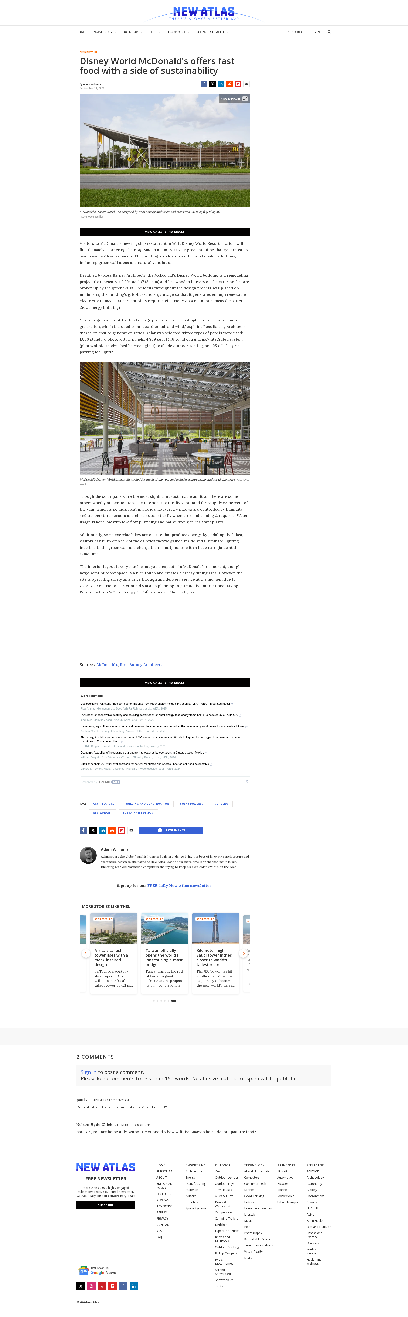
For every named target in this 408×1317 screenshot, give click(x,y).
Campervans (223, 1212)
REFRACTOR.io (317, 1165)
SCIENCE (313, 1171)
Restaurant (102, 812)
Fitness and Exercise (314, 1235)
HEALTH (312, 1208)
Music (248, 1221)
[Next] (243, 953)
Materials (192, 1190)
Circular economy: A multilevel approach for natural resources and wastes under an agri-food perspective (145, 763)
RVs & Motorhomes (224, 1261)
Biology (312, 1190)
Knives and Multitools (222, 1239)
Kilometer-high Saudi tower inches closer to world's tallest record (163, 957)
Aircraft (282, 1171)
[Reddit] (229, 84)
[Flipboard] (238, 84)
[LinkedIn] (221, 84)
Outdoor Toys (224, 1184)
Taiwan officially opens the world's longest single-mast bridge (113, 957)
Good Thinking (254, 1196)
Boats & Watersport (223, 1204)
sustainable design (138, 812)
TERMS (161, 1212)
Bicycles (282, 1184)
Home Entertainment (258, 1208)
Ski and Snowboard (223, 1272)
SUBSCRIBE (295, 32)
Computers (251, 1177)
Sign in (89, 1071)
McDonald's (107, 664)
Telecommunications (258, 1245)
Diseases (313, 1243)
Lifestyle (250, 1214)
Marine (282, 1190)
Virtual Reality (253, 1251)
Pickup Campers (226, 1253)
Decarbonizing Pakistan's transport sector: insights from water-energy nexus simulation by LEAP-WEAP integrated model (155, 703)
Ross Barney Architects (141, 664)
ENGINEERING (102, 32)
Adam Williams (115, 849)
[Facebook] (204, 84)
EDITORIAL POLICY (164, 1186)
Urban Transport (288, 1202)
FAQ (159, 1237)
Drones (249, 1190)
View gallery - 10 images (165, 232)
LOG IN (315, 32)
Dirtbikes (221, 1225)
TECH (153, 32)
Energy (190, 1177)
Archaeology (315, 1177)
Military (191, 1196)
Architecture (88, 52)
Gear (218, 1171)
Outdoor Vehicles (227, 1177)
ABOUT (161, 1177)
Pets (247, 1227)
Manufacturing (196, 1184)
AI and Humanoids (256, 1171)
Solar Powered (191, 803)
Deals (248, 1258)
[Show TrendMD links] (247, 781)
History (249, 1202)
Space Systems (196, 1208)
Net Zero (221, 803)
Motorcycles (285, 1196)
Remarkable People (257, 1239)
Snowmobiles (224, 1280)
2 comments (175, 830)
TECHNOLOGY (254, 1165)
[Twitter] (212, 84)
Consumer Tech (255, 1184)
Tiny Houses (223, 1190)
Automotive (285, 1177)
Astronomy (314, 1184)
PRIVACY (162, 1218)
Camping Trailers (226, 1218)
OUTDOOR (130, 32)
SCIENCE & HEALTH (210, 32)
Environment (315, 1196)
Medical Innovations (315, 1251)
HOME (80, 32)
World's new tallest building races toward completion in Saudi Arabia (214, 957)
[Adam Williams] (88, 855)
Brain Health (315, 1221)
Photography (253, 1233)
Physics (312, 1202)
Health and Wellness (314, 1261)
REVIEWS (162, 1200)
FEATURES (163, 1194)
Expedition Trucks (227, 1231)
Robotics (192, 1202)
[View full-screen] (245, 98)
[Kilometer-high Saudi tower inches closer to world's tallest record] (164, 928)
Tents (219, 1286)
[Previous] (86, 953)
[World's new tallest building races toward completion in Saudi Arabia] (215, 928)
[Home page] (204, 13)
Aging (310, 1214)
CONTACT (163, 1225)
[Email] (246, 84)
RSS (159, 1231)
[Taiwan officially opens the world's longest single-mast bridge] (113, 928)
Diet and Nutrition (319, 1227)
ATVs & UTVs (224, 1196)
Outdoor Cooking (227, 1247)
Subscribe (106, 1205)
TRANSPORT (176, 32)
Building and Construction (147, 803)
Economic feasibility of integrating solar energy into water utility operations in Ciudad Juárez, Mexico (142, 752)
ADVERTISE (164, 1206)
